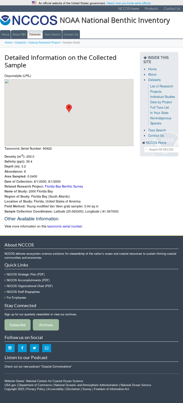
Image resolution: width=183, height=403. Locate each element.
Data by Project (161, 102)
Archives (46, 324)
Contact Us (172, 8)
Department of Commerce (35, 385)
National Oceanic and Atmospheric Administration (86, 385)
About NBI (19, 34)
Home (5, 34)
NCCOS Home (128, 8)
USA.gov (10, 385)
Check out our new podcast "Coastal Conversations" (38, 366)
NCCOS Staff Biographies (23, 291)
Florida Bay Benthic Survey (64, 186)
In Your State (159, 112)
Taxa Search (52, 34)
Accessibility (55, 389)
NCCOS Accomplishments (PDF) (28, 280)
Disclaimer (73, 389)
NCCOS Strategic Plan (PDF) (26, 274)
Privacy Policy (35, 389)
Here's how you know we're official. (129, 3)
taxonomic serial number (64, 226)
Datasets (35, 34)
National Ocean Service (136, 385)
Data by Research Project (44, 42)
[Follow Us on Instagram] (10, 348)
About (152, 74)
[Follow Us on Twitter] (34, 348)
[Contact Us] (46, 348)
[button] (69, 108)
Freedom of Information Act (111, 389)
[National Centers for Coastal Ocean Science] (28, 21)
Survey (87, 389)
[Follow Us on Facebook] (22, 348)
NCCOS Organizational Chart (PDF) (30, 286)
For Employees (16, 297)
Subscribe (18, 324)
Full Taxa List (159, 107)
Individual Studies (162, 96)
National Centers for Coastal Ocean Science (54, 381)
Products (151, 8)
